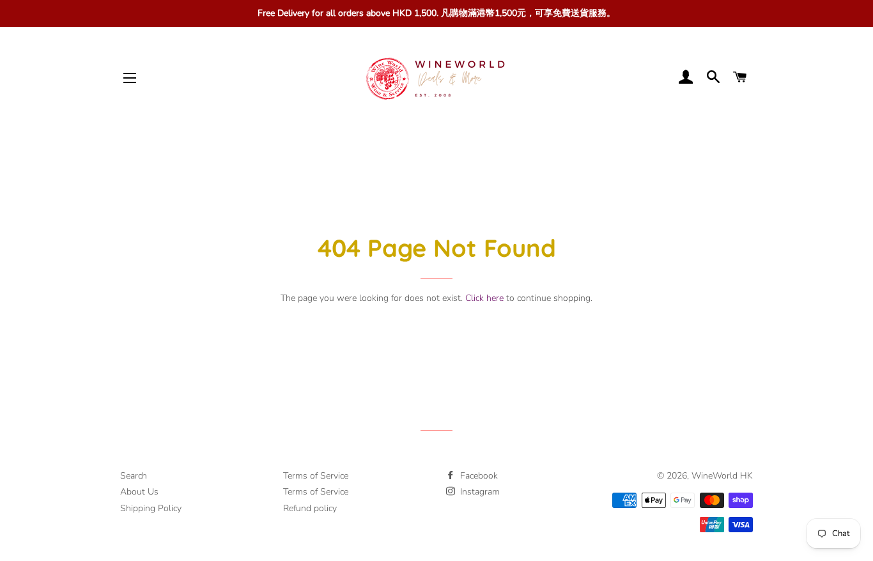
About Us (139, 492)
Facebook (478, 476)
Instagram (479, 492)
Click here (484, 298)
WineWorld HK (722, 476)
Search (133, 476)
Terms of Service (315, 476)
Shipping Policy (151, 508)
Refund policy (310, 508)
